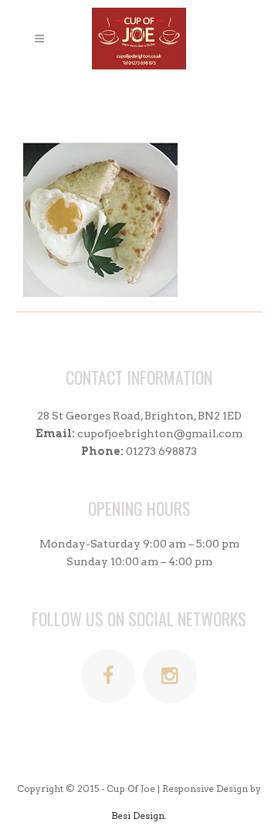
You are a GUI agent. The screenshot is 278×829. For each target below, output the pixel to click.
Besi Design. (139, 815)
